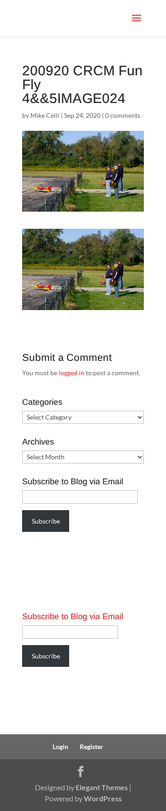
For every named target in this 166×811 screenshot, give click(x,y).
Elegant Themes (102, 787)
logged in (71, 373)
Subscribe (46, 521)
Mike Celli (44, 115)
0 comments (122, 115)
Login (60, 746)
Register (91, 746)
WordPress (103, 798)
